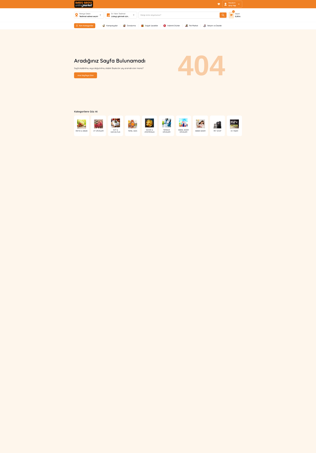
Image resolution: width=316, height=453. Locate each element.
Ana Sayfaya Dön (86, 75)
